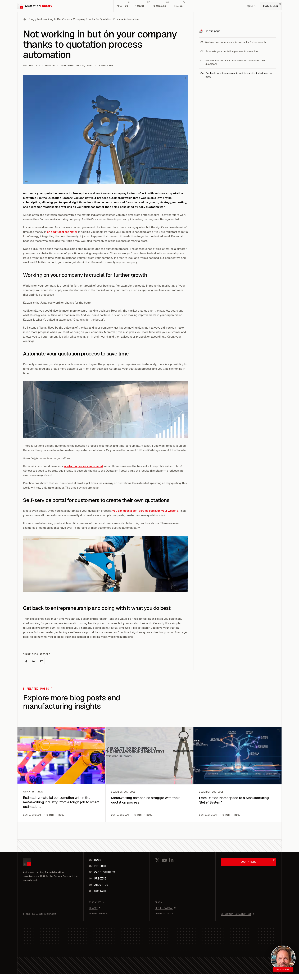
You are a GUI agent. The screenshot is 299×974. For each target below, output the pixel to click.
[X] (157, 860)
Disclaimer (95, 902)
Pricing (179, 4)
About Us (124, 4)
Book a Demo (272, 5)
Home (95, 860)
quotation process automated (83, 466)
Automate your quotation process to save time (232, 51)
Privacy (93, 908)
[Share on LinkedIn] (34, 661)
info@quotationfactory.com (236, 914)
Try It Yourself (164, 908)
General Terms (97, 913)
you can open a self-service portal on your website (145, 511)
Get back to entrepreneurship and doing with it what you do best (239, 75)
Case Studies (102, 872)
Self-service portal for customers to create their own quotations (235, 62)
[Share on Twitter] (41, 661)
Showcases (161, 4)
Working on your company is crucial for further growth (235, 42)
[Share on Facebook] (26, 661)
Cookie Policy (163, 913)
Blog (157, 902)
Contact (97, 891)
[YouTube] (164, 860)
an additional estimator (62, 232)
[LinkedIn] (171, 860)
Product (142, 4)
